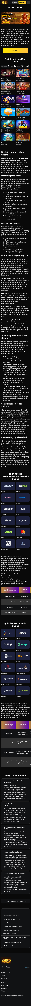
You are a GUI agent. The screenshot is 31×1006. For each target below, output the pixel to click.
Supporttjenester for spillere (11, 930)
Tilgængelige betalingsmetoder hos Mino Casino (14, 938)
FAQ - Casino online (8, 946)
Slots (25, 66)
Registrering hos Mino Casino (11, 919)
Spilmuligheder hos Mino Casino (12, 926)
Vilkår (3, 991)
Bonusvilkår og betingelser (10, 923)
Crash (18, 66)
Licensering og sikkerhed (10, 933)
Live (12, 66)
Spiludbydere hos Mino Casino (12, 942)
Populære (4, 66)
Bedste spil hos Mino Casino (11, 916)
